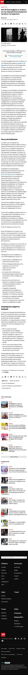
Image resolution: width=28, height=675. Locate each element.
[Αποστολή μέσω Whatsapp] (16, 23)
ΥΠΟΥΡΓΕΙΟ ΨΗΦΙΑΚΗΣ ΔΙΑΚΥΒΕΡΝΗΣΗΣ (12, 386)
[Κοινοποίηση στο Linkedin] (19, 23)
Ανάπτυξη (17, 567)
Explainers (4, 618)
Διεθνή (16, 579)
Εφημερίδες (18, 617)
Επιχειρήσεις (18, 573)
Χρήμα (16, 570)
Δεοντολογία (12, 648)
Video (16, 609)
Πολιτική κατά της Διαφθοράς (8, 654)
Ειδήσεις (8, 2)
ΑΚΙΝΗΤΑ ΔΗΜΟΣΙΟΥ (15, 380)
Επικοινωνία (19, 654)
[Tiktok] (21, 638)
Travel (16, 592)
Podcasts (17, 613)
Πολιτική (13, 2)
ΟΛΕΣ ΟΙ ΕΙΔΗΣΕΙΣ (14, 456)
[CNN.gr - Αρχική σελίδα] (3, 635)
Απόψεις (4, 616)
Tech (2, 579)
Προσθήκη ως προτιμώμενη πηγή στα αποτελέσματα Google (15, 56)
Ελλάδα (3, 567)
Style (3, 592)
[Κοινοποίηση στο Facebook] (5, 23)
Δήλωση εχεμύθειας (5, 651)
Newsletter (17, 623)
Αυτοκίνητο (4, 601)
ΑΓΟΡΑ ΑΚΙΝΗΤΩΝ (6, 388)
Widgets (16, 621)
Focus (3, 609)
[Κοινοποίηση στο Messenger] (11, 23)
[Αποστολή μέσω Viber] (14, 23)
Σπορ (2, 576)
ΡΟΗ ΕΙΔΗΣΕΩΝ (6, 397)
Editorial (3, 613)
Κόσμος (3, 570)
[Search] (25, 557)
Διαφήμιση (3, 657)
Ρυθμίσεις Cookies (21, 648)
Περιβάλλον (5, 581)
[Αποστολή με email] (25, 23)
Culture (3, 596)
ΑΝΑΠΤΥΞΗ (4, 7)
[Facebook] (15, 638)
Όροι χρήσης (4, 648)
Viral (2, 584)
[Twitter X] (18, 638)
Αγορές (16, 576)
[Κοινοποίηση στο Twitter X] (8, 23)
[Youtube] (2, 641)
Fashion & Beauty (6, 599)
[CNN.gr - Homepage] (2, 2)
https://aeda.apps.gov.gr (7, 174)
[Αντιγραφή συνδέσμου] (22, 23)
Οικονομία (18, 2)
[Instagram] (24, 638)
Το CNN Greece (18, 626)
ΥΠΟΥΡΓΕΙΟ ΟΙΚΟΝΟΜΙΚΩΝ (8, 383)
